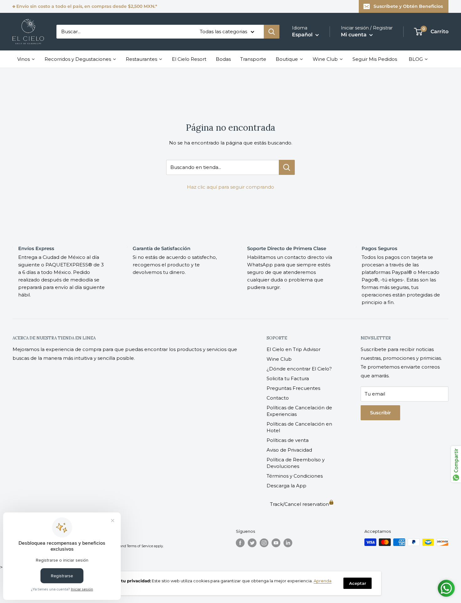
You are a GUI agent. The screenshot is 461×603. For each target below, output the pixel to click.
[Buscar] (271, 32)
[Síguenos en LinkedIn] (287, 542)
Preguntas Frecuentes (293, 388)
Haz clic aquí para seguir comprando (230, 187)
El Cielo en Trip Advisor (294, 349)
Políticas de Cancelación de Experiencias (299, 411)
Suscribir (380, 413)
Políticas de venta (288, 440)
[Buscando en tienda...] (287, 167)
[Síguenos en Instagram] (264, 542)
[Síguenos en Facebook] (240, 542)
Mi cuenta (354, 35)
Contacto (278, 398)
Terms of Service (140, 546)
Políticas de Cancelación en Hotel (299, 427)
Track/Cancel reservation (299, 504)
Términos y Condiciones (295, 476)
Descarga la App (286, 486)
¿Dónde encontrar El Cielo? (299, 369)
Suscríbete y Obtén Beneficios (408, 6)
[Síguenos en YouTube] (276, 542)
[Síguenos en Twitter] (252, 542)
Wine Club (279, 359)
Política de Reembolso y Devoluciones (296, 463)
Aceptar (357, 583)
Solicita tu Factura (288, 378)
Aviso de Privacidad (289, 450)
